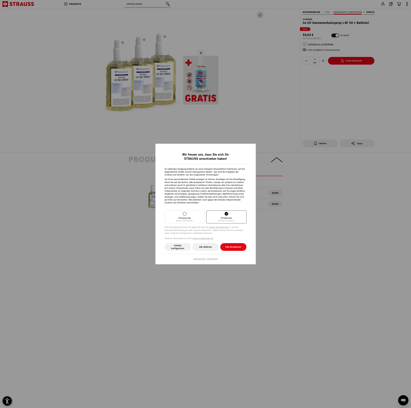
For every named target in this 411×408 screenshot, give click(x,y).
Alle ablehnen (205, 247)
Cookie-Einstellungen (219, 227)
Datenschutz (199, 259)
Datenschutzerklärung (202, 238)
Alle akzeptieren (233, 247)
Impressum (212, 259)
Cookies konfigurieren (177, 247)
